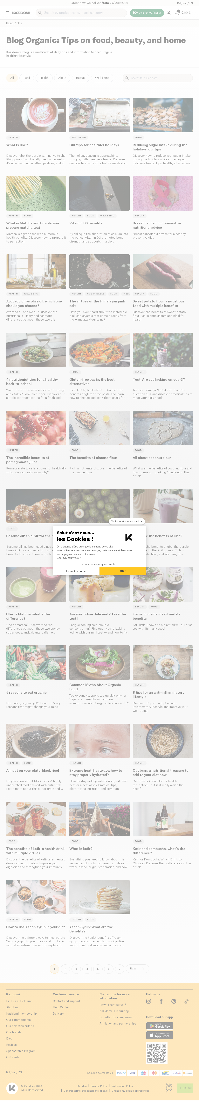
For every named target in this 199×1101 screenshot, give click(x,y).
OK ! (123, 571)
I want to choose (76, 571)
